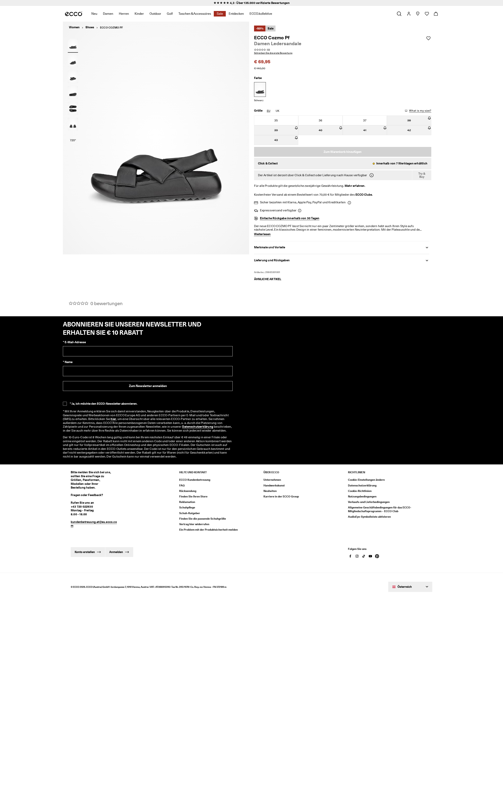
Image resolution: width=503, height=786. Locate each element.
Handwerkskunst (274, 485)
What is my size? (420, 110)
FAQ (182, 485)
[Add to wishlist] (428, 38)
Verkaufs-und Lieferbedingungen (369, 502)
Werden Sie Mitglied (208, 3)
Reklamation (187, 502)
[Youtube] (370, 556)
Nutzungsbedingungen (362, 496)
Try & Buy (421, 175)
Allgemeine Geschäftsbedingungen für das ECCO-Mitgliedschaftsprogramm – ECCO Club (379, 509)
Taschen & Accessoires (194, 14)
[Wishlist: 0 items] (426, 14)
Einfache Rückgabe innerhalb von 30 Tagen (289, 218)
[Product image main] (73, 61)
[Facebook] (350, 556)
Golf (170, 14)
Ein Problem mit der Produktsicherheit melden (208, 529)
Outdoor (155, 14)
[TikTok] (363, 556)
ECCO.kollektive (261, 14)
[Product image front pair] (73, 124)
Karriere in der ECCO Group (281, 496)
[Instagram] (357, 556)
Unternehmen (272, 479)
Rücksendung (187, 491)
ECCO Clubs (363, 194)
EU (268, 110)
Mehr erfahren (355, 186)
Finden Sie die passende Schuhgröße (202, 518)
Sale (220, 14)
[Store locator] (417, 14)
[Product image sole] (73, 92)
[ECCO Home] (73, 13)
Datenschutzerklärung (197, 426)
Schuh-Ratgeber (189, 513)
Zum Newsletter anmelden (148, 386)
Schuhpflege (187, 507)
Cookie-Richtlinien (360, 491)
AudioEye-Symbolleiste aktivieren (369, 516)
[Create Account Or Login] (408, 14)
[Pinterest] (377, 556)
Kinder (139, 14)
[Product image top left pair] (73, 108)
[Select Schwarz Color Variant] (260, 89)
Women (74, 27)
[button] (342, 164)
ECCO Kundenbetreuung (194, 479)
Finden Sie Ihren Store (193, 496)
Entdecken (236, 14)
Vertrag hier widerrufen (194, 524)
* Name (68, 362)
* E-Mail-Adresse (74, 342)
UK (277, 110)
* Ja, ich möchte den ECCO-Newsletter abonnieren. (104, 403)
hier (113, 419)
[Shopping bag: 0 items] (435, 14)
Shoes (89, 27)
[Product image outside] (73, 45)
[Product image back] (73, 76)
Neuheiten (270, 491)
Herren (124, 14)
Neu (94, 14)
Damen (108, 14)
